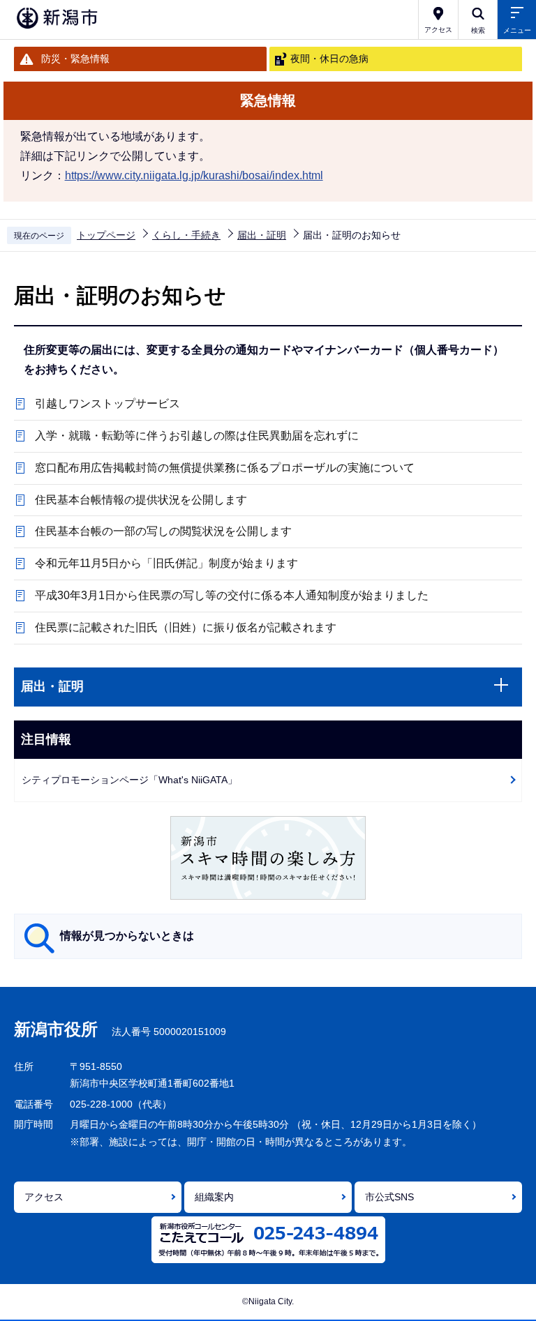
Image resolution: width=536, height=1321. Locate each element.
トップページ (106, 235)
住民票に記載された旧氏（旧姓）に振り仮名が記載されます (185, 627)
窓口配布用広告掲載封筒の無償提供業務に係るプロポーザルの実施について (225, 468)
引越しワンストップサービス (107, 403)
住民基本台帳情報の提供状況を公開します (141, 500)
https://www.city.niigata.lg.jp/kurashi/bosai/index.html (194, 175)
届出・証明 (261, 235)
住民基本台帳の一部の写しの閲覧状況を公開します (163, 531)
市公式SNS (389, 1196)
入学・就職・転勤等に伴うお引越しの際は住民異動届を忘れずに (197, 435)
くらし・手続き (186, 235)
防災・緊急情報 (75, 58)
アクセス (44, 1196)
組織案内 (214, 1196)
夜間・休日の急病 (329, 58)
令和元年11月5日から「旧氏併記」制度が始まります (166, 563)
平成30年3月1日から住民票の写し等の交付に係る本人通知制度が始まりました (232, 595)
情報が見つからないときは (127, 936)
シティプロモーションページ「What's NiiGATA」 (129, 779)
